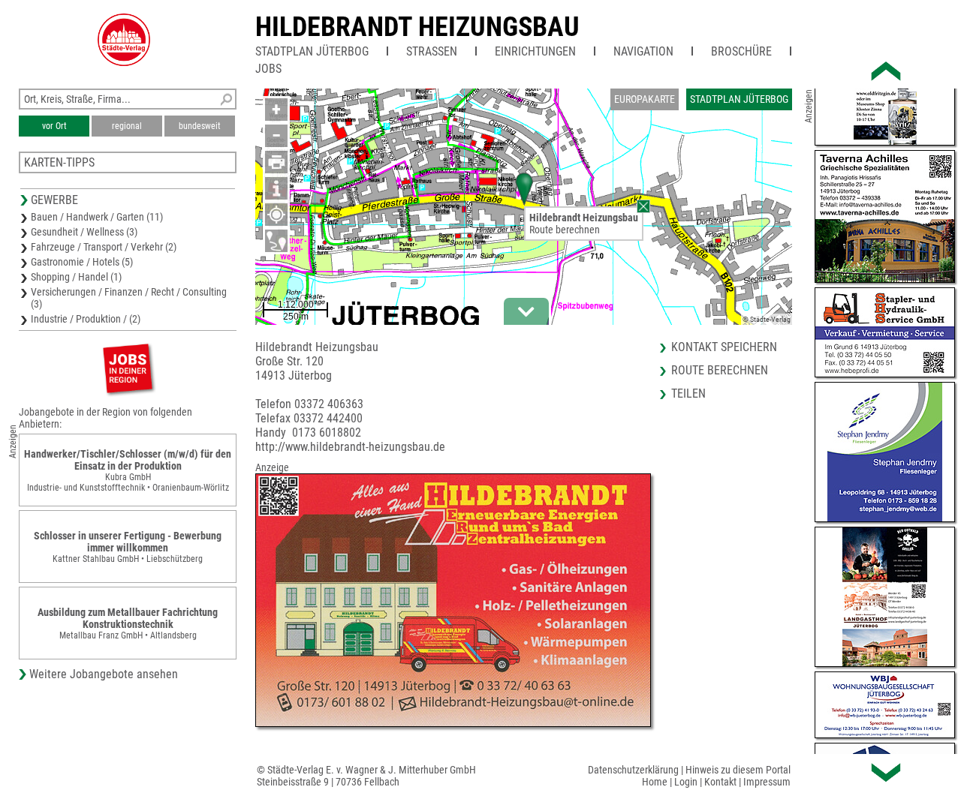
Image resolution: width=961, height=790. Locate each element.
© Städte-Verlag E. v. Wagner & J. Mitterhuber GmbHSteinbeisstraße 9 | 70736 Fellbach (366, 776)
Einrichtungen (535, 51)
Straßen (431, 51)
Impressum (767, 782)
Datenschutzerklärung (633, 770)
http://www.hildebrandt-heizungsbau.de (350, 447)
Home (654, 782)
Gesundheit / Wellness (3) (84, 232)
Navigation (643, 51)
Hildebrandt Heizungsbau (417, 27)
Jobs (268, 69)
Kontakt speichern (724, 347)
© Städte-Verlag (767, 319)
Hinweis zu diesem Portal (738, 770)
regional (127, 126)
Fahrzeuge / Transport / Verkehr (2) (103, 247)
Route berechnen (564, 230)
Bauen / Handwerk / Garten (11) (97, 217)
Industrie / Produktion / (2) (85, 319)
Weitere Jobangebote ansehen (103, 674)
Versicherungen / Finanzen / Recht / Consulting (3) (129, 298)
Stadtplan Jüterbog (312, 51)
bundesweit (200, 126)
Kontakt (720, 782)
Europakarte (644, 99)
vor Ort (54, 126)
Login (685, 782)
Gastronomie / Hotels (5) (82, 262)
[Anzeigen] (127, 368)
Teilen (688, 393)
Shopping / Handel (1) (76, 277)
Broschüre (741, 51)
